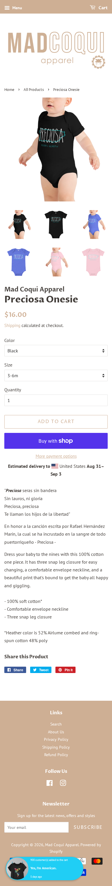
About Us (56, 731)
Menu (16, 7)
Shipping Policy (56, 747)
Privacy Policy (56, 739)
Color (9, 340)
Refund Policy (56, 754)
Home (9, 89)
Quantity (12, 389)
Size (8, 365)
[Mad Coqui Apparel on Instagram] (63, 784)
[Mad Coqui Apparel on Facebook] (49, 784)
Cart (103, 8)
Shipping (12, 325)
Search (56, 724)
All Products (34, 89)
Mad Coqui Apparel (62, 844)
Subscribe (88, 827)
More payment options (56, 456)
